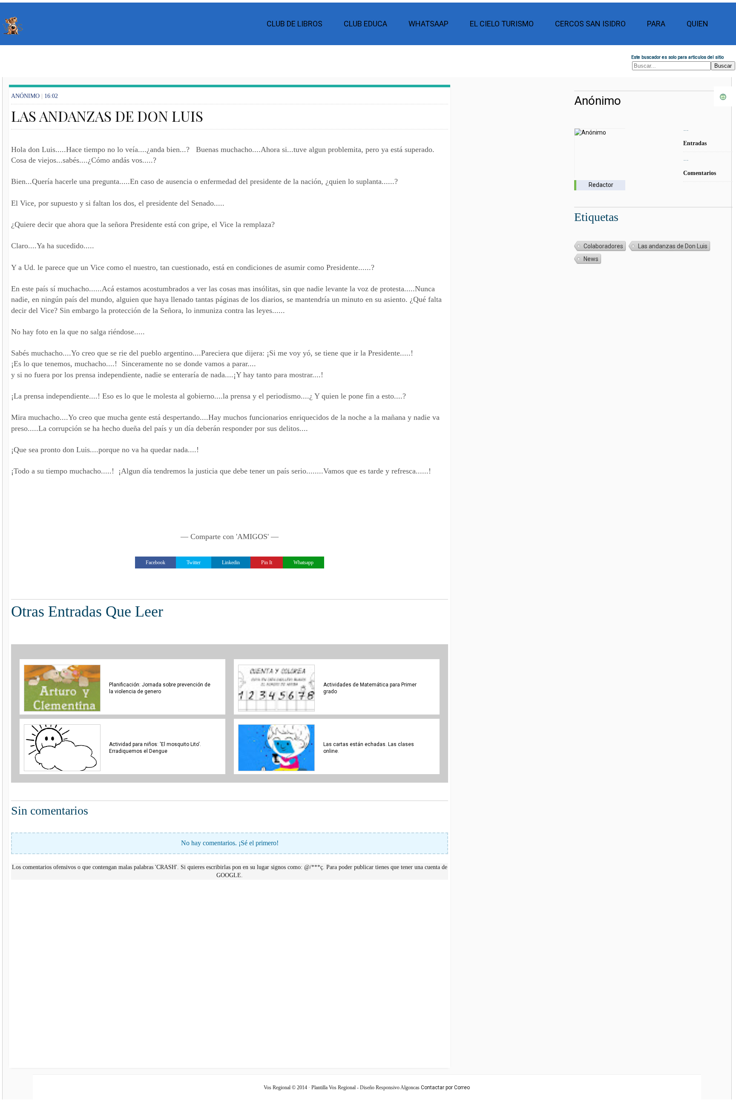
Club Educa (365, 23)
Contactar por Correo (445, 1088)
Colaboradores (603, 246)
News (591, 258)
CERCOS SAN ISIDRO (590, 23)
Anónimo (597, 101)
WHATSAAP (428, 23)
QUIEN (697, 23)
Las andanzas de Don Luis (672, 246)
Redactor (601, 184)
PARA (656, 23)
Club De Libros (294, 23)
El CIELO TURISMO (502, 23)
